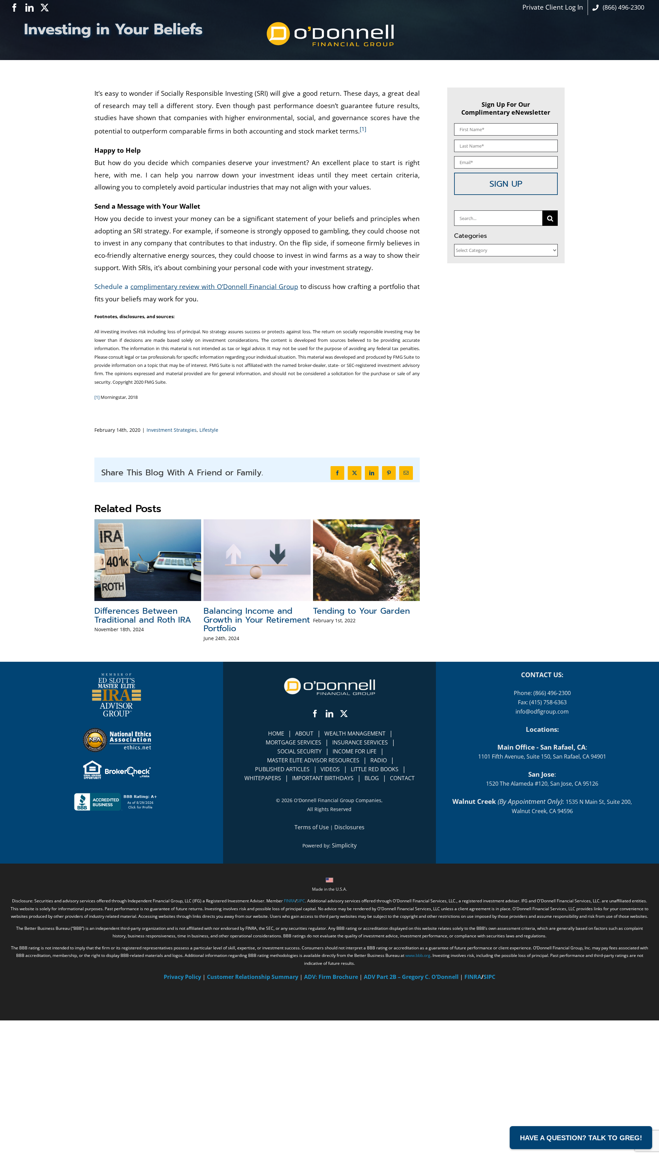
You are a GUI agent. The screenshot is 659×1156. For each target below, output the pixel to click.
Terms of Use (311, 827)
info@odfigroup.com (542, 711)
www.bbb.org (417, 955)
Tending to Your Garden (361, 611)
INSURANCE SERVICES (360, 742)
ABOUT (304, 733)
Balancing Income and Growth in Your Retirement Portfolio (257, 620)
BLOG (372, 778)
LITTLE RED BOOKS (374, 769)
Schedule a (196, 286)
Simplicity (344, 845)
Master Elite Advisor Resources (313, 760)
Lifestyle (208, 430)
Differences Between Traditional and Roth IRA (142, 615)
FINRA (289, 901)
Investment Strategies (172, 430)
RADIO (378, 760)
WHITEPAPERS (262, 778)
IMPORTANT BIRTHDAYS (323, 778)
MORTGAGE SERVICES (293, 742)
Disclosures (349, 827)
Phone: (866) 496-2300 (542, 693)
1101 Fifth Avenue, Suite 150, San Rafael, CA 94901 (542, 756)
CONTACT (402, 778)
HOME (276, 733)
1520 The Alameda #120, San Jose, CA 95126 (542, 783)
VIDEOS (330, 769)
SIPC (301, 901)
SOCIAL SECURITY (299, 751)
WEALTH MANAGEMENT (354, 733)
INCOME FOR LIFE (355, 751)
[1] (363, 129)
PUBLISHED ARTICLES (282, 769)
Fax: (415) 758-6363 (542, 702)
